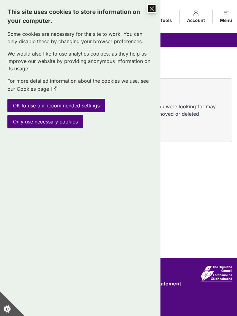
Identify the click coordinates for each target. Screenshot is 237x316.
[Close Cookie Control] (152, 8)
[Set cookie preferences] (12, 303)
